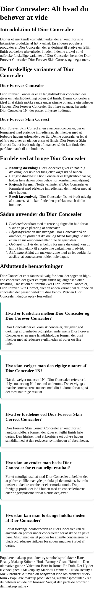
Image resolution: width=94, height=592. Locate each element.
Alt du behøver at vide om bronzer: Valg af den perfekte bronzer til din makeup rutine (45, 582)
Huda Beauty (46, 562)
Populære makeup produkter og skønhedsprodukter (37, 558)
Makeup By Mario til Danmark (45, 570)
